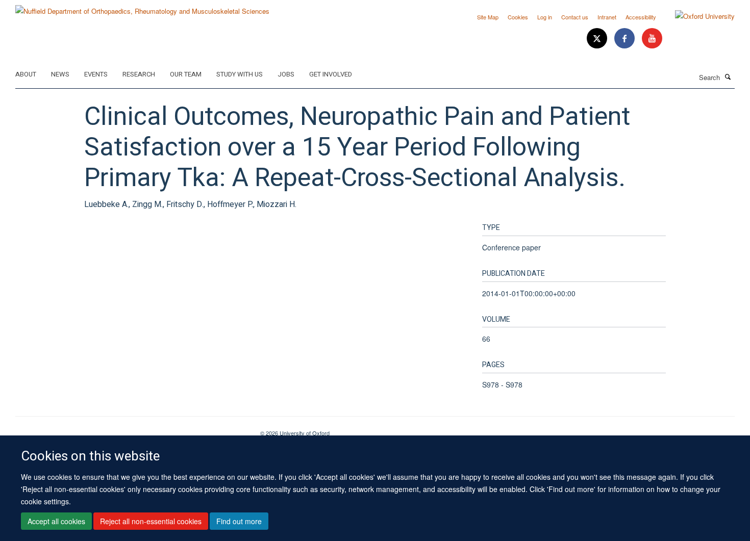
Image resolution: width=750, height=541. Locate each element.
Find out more (239, 521)
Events (96, 74)
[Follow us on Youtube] (652, 38)
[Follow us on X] (598, 38)
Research (138, 74)
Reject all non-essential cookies (151, 521)
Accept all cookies (56, 521)
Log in (544, 17)
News (60, 74)
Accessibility (641, 17)
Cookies (518, 17)
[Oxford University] (697, 16)
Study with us (239, 74)
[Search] (728, 76)
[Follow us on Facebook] (625, 38)
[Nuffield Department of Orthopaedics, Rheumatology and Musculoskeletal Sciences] (142, 7)
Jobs (286, 74)
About (25, 74)
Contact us (574, 17)
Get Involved (330, 74)
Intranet (606, 17)
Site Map (487, 17)
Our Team (186, 74)
